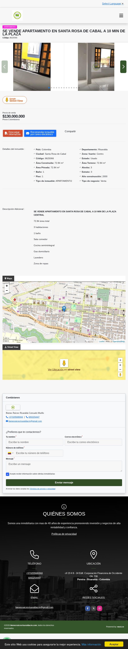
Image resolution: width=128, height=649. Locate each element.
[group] (32, 67)
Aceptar (113, 644)
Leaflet (101, 341)
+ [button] (7, 286)
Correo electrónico (74, 436)
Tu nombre (11, 436)
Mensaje (10, 458)
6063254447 (34, 417)
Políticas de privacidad (64, 534)
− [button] (7, 290)
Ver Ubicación (56, 369)
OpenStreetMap (119, 341)
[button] (49, 87)
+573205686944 (16, 417)
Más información (91, 644)
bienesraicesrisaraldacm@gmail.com (25, 421)
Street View (16, 100)
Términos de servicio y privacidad (42, 489)
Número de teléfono (15, 447)
